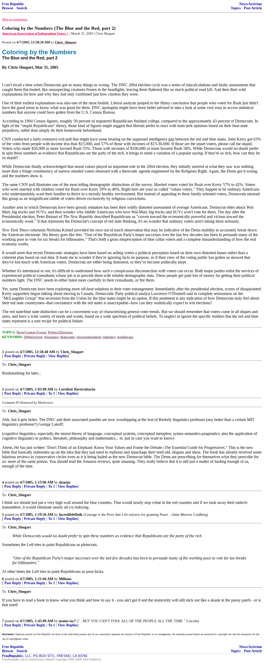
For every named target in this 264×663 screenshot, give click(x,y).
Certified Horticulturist (77, 389)
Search (21, 8)
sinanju (64, 482)
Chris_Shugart (72, 352)
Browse (7, 8)
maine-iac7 (67, 621)
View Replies (58, 356)
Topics (236, 8)
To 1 (51, 393)
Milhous (65, 579)
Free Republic (13, 4)
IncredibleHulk (70, 515)
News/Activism (250, 4)
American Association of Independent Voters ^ (35, 33)
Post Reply (12, 356)
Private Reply (34, 356)
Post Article (253, 8)
